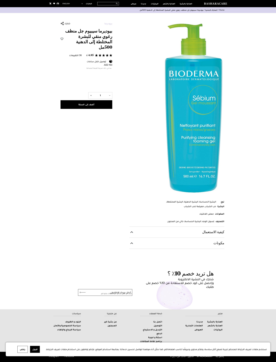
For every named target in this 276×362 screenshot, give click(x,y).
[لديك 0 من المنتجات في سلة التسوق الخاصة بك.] (50, 3)
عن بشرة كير (110, 321)
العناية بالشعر (169, 3)
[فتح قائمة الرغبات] (54, 3)
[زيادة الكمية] (91, 95)
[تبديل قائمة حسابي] (58, 3)
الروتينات (154, 3)
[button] (86, 55)
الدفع (159, 333)
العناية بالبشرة (186, 3)
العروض (198, 329)
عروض (133, 3)
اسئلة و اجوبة (155, 337)
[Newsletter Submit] (82, 292)
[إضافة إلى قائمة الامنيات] (62, 38)
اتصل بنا (157, 321)
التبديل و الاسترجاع (152, 329)
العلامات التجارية (194, 325)
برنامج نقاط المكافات (151, 341)
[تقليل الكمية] (109, 95)
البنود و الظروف (73, 321)
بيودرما (108, 23)
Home (222, 10)
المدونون (112, 325)
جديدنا (143, 3)
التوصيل (158, 325)
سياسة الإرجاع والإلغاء (69, 329)
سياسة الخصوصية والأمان (67, 325)
